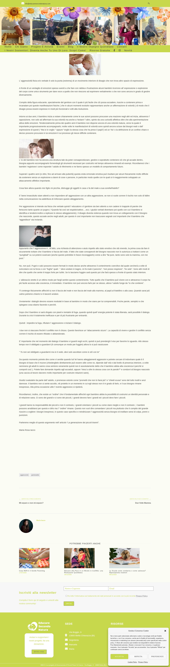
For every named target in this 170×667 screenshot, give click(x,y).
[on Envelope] (36, 3)
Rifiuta (138, 656)
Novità (128, 50)
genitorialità (35, 475)
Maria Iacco (40, 520)
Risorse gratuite (100, 50)
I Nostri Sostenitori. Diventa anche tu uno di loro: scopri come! (45, 50)
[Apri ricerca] (149, 3)
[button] (165, 631)
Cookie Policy (132, 662)
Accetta (119, 656)
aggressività (24, 475)
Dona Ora (39, 652)
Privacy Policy (143, 662)
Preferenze (157, 656)
